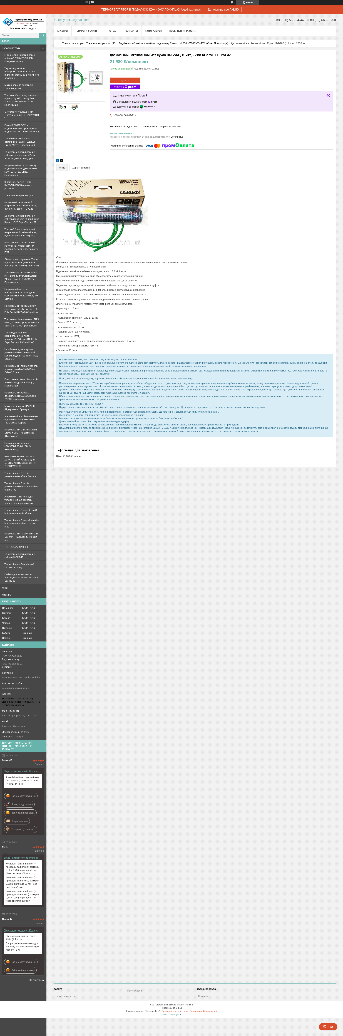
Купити (125, 80)
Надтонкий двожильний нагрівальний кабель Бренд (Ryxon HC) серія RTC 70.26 (20, 205)
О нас (5, 587)
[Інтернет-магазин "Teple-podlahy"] (23, 22)
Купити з (119, 86)
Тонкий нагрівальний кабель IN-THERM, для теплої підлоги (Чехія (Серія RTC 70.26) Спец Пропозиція (21, 277)
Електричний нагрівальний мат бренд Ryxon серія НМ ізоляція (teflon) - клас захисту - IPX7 (21, 247)
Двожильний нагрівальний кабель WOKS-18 (19, 555)
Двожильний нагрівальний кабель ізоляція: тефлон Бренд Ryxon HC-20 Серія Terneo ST (21, 219)
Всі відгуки (35, 980)
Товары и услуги (11, 47)
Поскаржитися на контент (175, 1011)
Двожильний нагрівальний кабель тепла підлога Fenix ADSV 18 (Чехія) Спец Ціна (19, 155)
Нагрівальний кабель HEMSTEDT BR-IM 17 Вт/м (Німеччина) (17, 446)
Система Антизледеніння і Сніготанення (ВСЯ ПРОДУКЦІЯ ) (21, 115)
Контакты (131, 30)
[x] (61, 161)
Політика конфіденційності (203, 1011)
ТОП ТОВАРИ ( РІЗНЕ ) (16, 547)
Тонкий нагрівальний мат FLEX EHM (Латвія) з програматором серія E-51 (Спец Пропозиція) (21, 322)
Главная (62, 30)
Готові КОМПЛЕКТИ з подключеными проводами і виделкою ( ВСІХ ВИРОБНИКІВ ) (21, 128)
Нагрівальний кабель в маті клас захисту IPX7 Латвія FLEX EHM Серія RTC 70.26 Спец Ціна (21, 309)
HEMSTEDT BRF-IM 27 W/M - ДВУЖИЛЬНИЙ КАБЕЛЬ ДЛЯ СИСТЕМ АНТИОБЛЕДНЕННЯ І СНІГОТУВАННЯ (20, 461)
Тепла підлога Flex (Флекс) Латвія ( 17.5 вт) (19, 565)
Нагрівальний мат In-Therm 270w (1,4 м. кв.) (20, 938)
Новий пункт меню (65, 996)
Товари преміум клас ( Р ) (18, 195)
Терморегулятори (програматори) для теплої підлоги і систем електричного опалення (21, 73)
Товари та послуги (73, 43)
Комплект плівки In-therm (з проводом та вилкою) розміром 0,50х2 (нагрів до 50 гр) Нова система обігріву (22, 882)
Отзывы (6, 594)
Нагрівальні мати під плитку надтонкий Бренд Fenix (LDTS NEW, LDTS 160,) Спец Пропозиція (21, 170)
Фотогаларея (134, 990)
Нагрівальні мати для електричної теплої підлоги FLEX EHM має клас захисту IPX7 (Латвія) (21, 293)
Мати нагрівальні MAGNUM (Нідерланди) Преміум (19, 407)
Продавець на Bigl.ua (171, 1008)
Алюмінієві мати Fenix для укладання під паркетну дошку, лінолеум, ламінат (18, 500)
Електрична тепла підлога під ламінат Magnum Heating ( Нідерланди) (21, 382)
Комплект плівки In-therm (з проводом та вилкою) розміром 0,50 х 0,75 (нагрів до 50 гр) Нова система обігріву (22, 896)
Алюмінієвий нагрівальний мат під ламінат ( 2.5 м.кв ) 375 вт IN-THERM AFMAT (22, 780)
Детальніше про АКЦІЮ (223, 9)
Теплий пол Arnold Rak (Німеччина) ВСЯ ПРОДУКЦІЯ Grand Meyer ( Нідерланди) (20, 142)
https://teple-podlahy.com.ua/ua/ (20, 715)
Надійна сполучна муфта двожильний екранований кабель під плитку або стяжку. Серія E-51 (21, 354)
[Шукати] (42, 35)
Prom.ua (189, 1004)
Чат (331, 1026)
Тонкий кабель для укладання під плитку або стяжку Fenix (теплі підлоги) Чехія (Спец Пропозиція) (21, 99)
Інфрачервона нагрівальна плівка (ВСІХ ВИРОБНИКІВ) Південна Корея (20, 58)
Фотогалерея (153, 30)
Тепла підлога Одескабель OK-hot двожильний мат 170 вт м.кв (21, 523)
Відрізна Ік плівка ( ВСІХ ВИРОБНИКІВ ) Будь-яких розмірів (18, 185)
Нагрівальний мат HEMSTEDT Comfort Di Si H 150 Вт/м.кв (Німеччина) (20, 433)
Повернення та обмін (183, 30)
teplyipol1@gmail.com (14, 726)
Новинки (203, 996)
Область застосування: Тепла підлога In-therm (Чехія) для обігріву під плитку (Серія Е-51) (21, 262)
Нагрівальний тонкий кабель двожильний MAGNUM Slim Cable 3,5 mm (21, 369)
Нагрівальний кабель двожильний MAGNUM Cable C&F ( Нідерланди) (20, 396)
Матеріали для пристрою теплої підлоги (18, 86)
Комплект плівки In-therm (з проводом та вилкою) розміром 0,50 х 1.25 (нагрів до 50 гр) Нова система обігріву (22, 868)
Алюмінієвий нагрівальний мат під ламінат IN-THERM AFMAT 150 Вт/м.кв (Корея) (21, 419)
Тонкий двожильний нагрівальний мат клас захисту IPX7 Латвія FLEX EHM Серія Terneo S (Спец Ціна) (20, 337)
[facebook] (57, 161)
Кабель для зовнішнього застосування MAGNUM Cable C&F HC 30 (21, 577)
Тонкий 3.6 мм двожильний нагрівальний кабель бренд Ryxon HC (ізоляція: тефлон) (20, 232)
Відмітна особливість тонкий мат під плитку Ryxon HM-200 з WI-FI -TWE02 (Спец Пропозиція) (173, 43)
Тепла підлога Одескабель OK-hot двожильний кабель (21, 511)
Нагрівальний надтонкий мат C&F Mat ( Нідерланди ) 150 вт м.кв (21, 537)
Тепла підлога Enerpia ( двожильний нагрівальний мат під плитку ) (22, 486)
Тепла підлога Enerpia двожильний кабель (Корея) (20, 474)
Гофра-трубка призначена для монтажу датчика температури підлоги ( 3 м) (22, 946)
